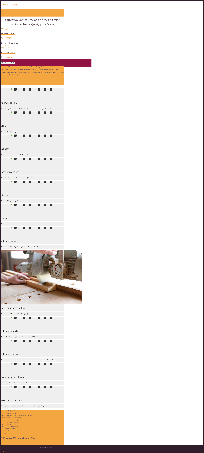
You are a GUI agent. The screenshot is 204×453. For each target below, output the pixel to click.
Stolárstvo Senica (9, 4)
